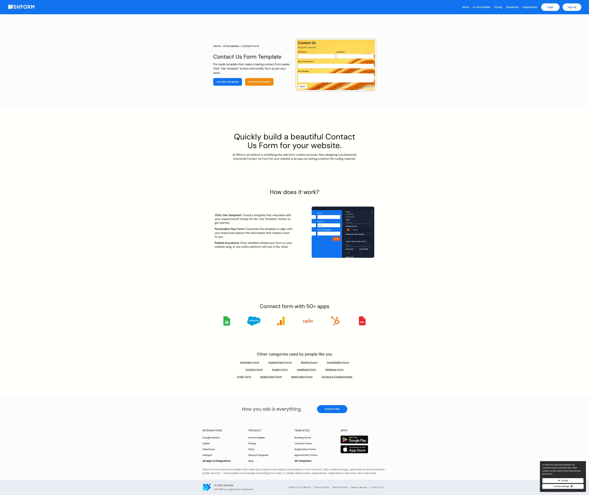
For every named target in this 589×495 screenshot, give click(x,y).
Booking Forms (302, 437)
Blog (250, 460)
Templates (512, 7)
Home (466, 7)
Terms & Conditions (299, 487)
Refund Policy (340, 487)
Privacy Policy (321, 487)
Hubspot (207, 455)
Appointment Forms (305, 455)
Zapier (206, 443)
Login (550, 7)
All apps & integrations (216, 460)
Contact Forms (303, 443)
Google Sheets (211, 437)
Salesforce (208, 449)
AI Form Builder (482, 7)
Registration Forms (305, 449)
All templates (231, 46)
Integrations (530, 7)
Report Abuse (359, 487)
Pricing (498, 7)
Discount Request (258, 455)
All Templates (303, 460)
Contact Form (250, 46)
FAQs (251, 449)
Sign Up (572, 7)
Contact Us (376, 487)
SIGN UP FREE (332, 409)
